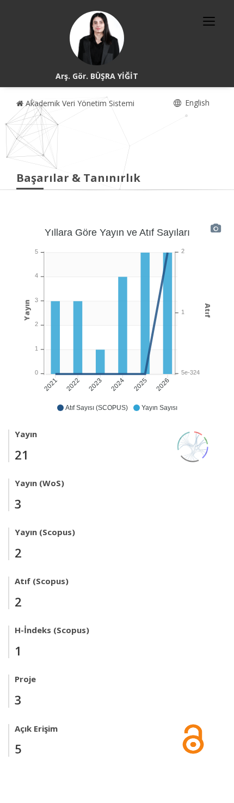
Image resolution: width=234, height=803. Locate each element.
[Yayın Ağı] (193, 445)
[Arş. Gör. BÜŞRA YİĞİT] (96, 38)
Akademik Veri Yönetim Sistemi (78, 103)
